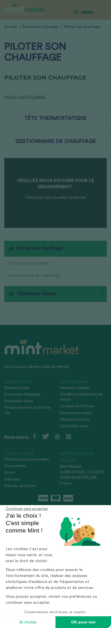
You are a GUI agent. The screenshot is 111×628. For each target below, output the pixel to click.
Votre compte (19, 453)
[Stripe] (68, 498)
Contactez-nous (74, 426)
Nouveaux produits (76, 413)
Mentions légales (74, 388)
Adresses (12, 479)
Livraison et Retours (77, 406)
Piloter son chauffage (40, 248)
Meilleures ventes (75, 419)
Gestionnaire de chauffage (34, 276)
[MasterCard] (56, 498)
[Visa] (43, 498)
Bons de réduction (20, 486)
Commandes (15, 466)
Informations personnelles (26, 459)
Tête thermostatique (29, 263)
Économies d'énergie (22, 394)
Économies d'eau (18, 401)
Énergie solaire (17, 388)
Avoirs (9, 472)
